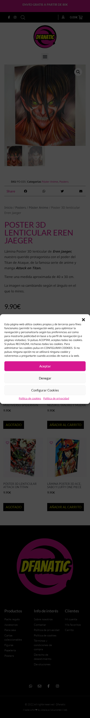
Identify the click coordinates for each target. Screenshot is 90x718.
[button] (83, 319)
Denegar (45, 378)
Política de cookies (30, 398)
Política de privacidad (56, 398)
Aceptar (45, 366)
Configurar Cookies (45, 390)
